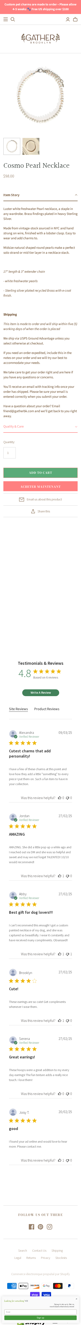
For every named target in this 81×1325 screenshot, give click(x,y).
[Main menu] (5, 19)
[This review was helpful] (59, 797)
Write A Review (41, 692)
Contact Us (39, 1250)
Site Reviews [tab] (18, 709)
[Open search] (13, 19)
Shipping (57, 1250)
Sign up (40, 1317)
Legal (17, 1258)
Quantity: (9, 442)
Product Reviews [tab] (46, 709)
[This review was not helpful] (67, 797)
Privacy (45, 1258)
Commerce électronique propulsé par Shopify (40, 1274)
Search (22, 1250)
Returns (31, 1258)
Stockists (61, 1258)
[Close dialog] (76, 1299)
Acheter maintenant (40, 486)
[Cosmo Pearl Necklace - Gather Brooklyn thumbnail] (11, 146)
